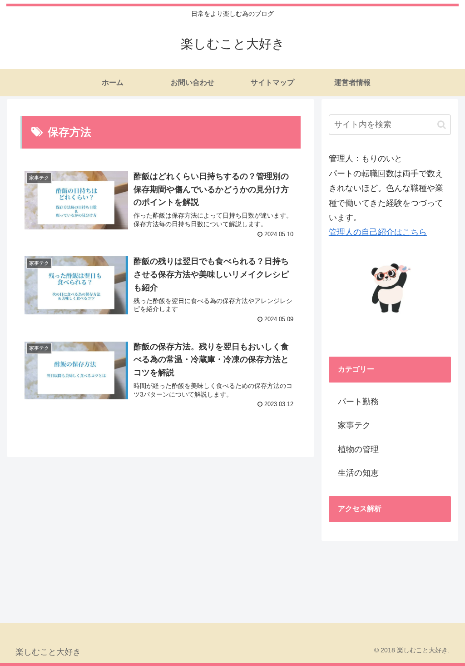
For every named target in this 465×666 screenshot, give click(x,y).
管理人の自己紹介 (361, 232)
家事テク (354, 425)
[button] (442, 124)
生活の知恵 (358, 472)
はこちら (410, 232)
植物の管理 (358, 449)
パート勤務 (358, 401)
